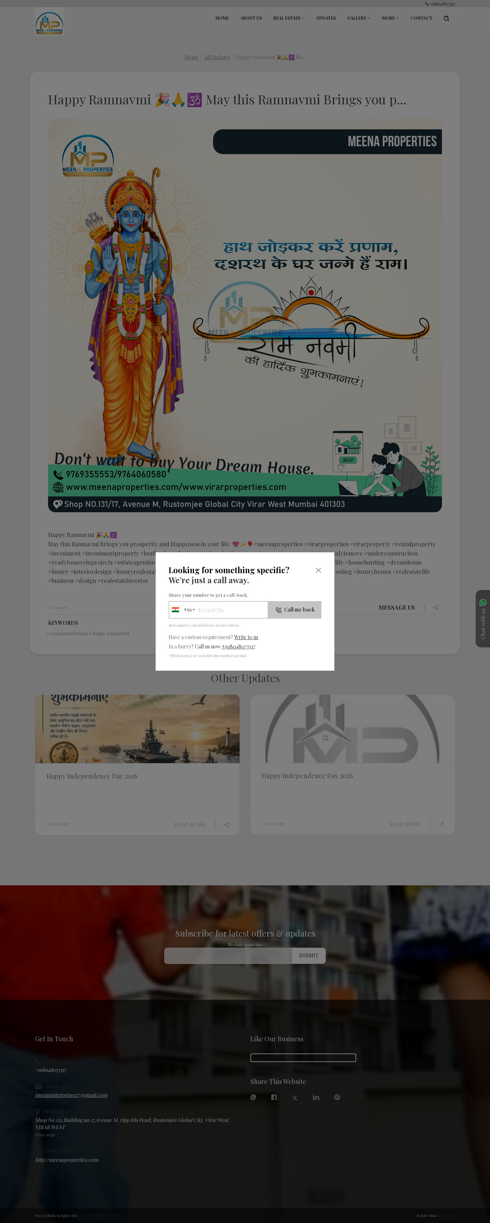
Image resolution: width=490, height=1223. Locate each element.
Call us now (225, 646)
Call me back (299, 609)
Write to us (246, 637)
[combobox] (180, 609)
